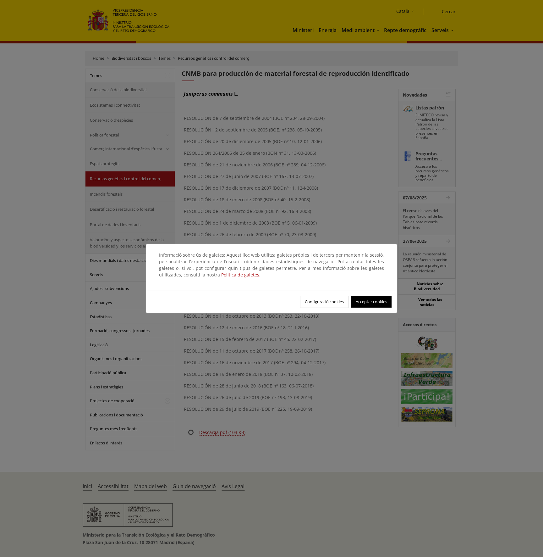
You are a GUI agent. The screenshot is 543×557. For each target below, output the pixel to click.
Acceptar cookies (371, 301)
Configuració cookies (324, 301)
